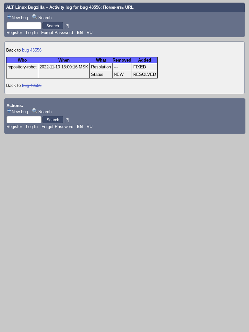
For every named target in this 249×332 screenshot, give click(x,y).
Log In (32, 32)
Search (45, 17)
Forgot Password (57, 32)
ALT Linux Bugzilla (25, 7)
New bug (20, 17)
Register (14, 32)
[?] (67, 25)
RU (89, 32)
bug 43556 (32, 50)
